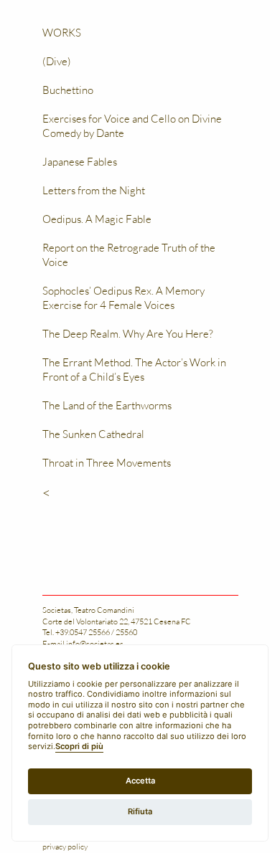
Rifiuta (140, 811)
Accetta (140, 781)
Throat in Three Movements (106, 462)
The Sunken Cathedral (93, 433)
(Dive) (56, 60)
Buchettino (67, 89)
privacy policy (65, 846)
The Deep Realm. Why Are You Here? (127, 333)
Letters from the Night (93, 190)
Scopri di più (79, 746)
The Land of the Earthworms (107, 405)
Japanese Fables (79, 161)
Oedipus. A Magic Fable (96, 218)
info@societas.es (94, 643)
